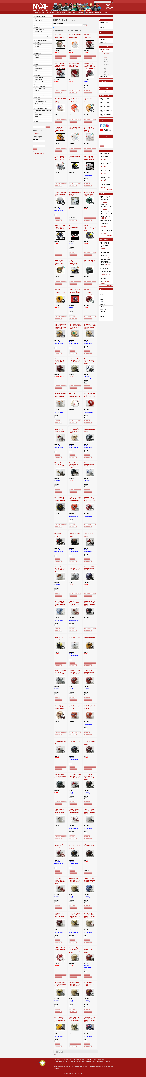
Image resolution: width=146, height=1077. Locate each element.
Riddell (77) (104, 39)
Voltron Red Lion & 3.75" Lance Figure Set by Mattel (106, 230)
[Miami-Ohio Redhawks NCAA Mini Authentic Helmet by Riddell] (60, 892)
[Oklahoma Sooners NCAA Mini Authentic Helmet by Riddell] (60, 927)
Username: (36, 139)
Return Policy (82, 1059)
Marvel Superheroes (58, 1063)
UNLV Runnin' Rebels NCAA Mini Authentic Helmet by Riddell (75, 776)
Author (102, 299)
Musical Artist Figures (40, 82)
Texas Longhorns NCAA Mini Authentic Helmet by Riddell (59, 811)
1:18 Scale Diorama (40, 16)
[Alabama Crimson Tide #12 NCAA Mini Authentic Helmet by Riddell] (90, 753)
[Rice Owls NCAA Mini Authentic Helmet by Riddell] (90, 441)
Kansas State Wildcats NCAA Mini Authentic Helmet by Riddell (60, 672)
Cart (100, 32)
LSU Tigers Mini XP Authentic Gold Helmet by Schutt (90, 100)
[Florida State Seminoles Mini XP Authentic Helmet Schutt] (60, 719)
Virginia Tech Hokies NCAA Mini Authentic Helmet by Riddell (89, 845)
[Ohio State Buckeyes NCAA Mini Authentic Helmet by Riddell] (75, 580)
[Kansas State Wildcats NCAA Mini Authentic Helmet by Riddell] (60, 684)
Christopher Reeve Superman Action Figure (78, 1066)
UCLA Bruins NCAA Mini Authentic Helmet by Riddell (60, 984)
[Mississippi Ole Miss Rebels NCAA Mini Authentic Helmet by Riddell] (90, 615)
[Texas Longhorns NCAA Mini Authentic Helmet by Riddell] (60, 823)
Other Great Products (40, 86)
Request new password (38, 153)
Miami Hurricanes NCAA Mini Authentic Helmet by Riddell (74, 637)
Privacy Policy (76, 1059)
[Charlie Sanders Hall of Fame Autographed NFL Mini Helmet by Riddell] (75, 303)
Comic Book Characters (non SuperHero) (42, 37)
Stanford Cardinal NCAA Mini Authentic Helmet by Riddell (74, 811)
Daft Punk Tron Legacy (84, 1063)
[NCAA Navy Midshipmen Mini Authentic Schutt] (75, 239)
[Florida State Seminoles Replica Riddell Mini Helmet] (60, 48)
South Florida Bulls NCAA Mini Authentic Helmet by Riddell (74, 1019)
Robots (37, 90)
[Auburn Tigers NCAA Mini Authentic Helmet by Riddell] (60, 753)
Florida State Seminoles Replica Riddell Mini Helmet (59, 36)
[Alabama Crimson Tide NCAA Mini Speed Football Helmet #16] (90, 48)
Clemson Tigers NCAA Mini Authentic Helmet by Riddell (90, 707)
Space (37, 92)
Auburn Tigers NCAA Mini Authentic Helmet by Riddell (60, 741)
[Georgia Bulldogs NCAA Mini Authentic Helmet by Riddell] (90, 684)
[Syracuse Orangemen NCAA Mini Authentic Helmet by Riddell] (75, 511)
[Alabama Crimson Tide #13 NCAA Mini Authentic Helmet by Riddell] (60, 372)
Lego (36, 64)
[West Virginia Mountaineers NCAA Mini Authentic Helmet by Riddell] (75, 857)
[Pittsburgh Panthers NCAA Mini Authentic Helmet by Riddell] (75, 372)
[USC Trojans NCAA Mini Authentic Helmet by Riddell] (90, 996)
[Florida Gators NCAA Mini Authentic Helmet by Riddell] (75, 719)
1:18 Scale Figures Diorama (42, 25)
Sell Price (103, 304)
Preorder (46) (104, 22)
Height (102, 316)
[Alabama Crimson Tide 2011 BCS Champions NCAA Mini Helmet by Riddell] (90, 303)
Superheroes (80, 12)
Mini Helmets (38, 73)
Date (108, 301)
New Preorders (89, 12)
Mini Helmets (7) (105, 76)
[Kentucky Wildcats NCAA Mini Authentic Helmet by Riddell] (90, 892)
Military (37, 71)
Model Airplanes (39, 77)
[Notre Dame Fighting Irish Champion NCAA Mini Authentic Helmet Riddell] (75, 441)
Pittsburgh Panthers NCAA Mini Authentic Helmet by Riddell (74, 360)
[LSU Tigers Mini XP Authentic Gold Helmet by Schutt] (90, 112)
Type (102, 297)
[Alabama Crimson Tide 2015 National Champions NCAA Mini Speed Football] (60, 77)
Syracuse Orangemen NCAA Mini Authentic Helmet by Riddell (75, 499)
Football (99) (104, 91)
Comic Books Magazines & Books (41, 41)
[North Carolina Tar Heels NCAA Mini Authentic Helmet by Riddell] (60, 615)
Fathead (37, 119)
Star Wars (37, 99)
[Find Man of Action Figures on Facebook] (101, 126)
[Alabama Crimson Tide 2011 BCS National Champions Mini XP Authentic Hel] (90, 77)
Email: (101, 141)
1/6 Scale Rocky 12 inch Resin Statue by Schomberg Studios (106, 206)
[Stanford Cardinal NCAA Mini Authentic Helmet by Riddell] (75, 823)
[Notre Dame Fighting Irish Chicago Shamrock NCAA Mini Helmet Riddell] (60, 337)
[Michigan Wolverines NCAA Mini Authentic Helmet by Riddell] (60, 649)
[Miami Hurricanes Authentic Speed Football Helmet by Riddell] (90, 170)
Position (103, 319)
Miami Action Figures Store (107, 1066)
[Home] (40, 10)
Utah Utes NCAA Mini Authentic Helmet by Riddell (60, 949)
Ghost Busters (38, 20)
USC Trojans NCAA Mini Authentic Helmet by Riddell (89, 984)
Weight (103, 311)
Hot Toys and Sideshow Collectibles (61, 1066)
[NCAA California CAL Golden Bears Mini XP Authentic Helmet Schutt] (60, 239)
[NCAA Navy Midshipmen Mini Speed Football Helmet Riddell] (75, 274)
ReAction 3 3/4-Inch (40, 88)
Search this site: (37, 125)
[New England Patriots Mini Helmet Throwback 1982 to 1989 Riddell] (60, 112)
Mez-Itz (37, 66)
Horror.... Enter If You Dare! (41, 60)
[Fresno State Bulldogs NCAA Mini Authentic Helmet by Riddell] (75, 684)
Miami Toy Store (57, 1068)
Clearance (106, 12)
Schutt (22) (103, 42)
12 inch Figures (71, 12)
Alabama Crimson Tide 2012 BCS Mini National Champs (74, 65)
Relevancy (103, 292)
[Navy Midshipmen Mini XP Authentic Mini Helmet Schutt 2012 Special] (60, 204)
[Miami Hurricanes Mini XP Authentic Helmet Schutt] (75, 141)
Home (55, 1059)
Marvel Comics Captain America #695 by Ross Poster (106, 185)
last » (62, 1052)
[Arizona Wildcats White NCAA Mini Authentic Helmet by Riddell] (75, 407)
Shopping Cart (109, 7)
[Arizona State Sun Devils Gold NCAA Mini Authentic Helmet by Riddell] (60, 1031)
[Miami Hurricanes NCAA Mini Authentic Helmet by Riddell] (75, 649)
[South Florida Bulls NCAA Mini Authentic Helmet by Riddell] (75, 1031)
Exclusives (38, 53)
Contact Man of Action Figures (99, 1059)
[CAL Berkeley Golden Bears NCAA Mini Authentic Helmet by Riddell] (60, 511)
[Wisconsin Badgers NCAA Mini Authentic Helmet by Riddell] (60, 857)
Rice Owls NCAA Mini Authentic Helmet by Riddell (89, 429)
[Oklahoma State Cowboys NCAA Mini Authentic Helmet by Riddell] (75, 545)
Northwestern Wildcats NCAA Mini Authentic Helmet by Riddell (90, 568)
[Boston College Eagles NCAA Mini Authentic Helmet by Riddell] (90, 927)
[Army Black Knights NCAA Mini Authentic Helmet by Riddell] (75, 892)
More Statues (38, 79)
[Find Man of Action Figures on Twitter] (104, 126)
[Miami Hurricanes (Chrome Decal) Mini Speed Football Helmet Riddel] (90, 141)
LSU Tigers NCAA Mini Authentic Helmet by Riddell (90, 637)
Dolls (36, 51)
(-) (101, 49)
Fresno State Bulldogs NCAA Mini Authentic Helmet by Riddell (75, 672)
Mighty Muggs (38, 68)
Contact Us (108, 8)
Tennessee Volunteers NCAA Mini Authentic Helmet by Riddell (60, 395)
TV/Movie (37, 106)
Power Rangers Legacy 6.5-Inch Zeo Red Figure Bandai (106, 163)
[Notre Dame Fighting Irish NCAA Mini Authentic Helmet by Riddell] (75, 961)
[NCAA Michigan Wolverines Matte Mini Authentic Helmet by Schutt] (90, 239)
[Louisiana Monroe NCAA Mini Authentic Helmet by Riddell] (60, 441)
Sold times (103, 309)
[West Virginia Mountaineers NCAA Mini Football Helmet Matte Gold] (60, 303)
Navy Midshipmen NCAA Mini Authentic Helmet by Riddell (74, 984)
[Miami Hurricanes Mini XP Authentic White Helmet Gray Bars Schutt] (60, 170)
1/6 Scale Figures (39, 29)
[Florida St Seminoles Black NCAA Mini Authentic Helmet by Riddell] (90, 1031)
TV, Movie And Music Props (41, 103)
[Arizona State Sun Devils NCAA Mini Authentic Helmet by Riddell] (90, 545)
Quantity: (86, 85)
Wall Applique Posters (40, 114)
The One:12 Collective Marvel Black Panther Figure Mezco (106, 170)
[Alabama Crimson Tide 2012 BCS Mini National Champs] (75, 77)
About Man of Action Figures (62, 1059)
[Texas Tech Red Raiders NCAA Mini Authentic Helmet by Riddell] (90, 788)
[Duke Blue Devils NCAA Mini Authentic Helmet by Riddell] (90, 476)
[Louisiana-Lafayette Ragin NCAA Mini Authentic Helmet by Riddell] (90, 961)
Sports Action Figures (40, 95)
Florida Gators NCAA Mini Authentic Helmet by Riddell (75, 707)
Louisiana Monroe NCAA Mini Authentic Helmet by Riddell (59, 429)
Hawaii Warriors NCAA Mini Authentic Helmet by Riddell (60, 776)
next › (59, 1052)
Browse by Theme (61, 12)
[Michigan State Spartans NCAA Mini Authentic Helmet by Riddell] (75, 476)
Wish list (37, 133)
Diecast (37, 46)
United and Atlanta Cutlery (41, 108)
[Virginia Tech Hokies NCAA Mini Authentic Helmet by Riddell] (90, 857)
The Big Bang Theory (40, 101)
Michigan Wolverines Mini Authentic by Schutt (74, 158)
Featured (37, 27)
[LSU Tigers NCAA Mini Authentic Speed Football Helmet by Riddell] (60, 141)
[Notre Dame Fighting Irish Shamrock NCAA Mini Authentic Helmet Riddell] (75, 337)
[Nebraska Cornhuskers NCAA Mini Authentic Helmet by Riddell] (60, 545)
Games (37, 57)
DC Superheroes (107, 1061)
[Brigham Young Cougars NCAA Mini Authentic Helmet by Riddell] (90, 372)
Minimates (37, 75)
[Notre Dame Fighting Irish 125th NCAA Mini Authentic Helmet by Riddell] (90, 337)
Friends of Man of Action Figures (94, 1066)
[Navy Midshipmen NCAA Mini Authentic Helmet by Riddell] (75, 996)
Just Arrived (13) (105, 84)
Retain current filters (59, 28)
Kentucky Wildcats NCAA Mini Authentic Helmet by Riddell (89, 880)
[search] (102, 2)
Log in (107, 5)
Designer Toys (38, 44)
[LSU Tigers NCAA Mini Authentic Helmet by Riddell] (90, 649)
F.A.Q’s (70, 1059)
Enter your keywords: (58, 23)
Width (102, 314)
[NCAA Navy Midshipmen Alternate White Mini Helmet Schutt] (75, 204)
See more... (110, 189)
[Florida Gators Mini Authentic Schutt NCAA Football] (75, 112)
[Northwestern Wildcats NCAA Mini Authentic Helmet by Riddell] (90, 580)
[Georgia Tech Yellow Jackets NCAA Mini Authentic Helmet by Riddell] (75, 927)
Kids (36, 62)
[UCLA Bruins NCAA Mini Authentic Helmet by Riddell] (60, 996)
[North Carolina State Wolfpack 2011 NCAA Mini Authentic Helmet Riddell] (90, 407)
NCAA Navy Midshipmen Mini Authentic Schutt (73, 227)
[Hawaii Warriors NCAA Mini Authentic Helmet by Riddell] (60, 788)
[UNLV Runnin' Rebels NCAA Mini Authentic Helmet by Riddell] (75, 788)
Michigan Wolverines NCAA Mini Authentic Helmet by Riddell (60, 637)
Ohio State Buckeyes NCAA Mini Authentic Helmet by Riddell (74, 568)
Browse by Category (39, 12)
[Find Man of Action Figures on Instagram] (107, 126)
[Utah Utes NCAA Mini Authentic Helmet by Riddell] (60, 961)
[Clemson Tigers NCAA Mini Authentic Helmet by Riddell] (90, 719)
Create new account (37, 151)
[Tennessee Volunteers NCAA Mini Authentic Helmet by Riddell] (60, 407)
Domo (36, 18)
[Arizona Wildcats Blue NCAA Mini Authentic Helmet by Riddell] (75, 753)
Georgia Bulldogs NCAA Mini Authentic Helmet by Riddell (89, 672)
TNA (36, 121)
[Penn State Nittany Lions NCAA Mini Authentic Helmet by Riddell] (90, 823)
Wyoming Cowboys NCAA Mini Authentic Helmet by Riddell (59, 464)
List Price (103, 306)
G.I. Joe (37, 55)
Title (102, 294)
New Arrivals (98, 12)
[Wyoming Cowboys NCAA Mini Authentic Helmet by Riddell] (60, 476)
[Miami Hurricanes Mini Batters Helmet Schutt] (90, 274)
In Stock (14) (104, 27)
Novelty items (38, 84)
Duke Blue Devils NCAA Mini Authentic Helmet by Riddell (89, 464)
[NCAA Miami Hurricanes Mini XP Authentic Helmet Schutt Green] (90, 204)
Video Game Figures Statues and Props (43, 111)
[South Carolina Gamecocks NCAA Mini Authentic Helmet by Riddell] (90, 511)
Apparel (37, 33)
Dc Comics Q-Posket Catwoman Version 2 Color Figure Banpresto (106, 177)
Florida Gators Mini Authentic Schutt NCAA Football (74, 100)
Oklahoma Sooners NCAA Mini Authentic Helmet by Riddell (59, 915)
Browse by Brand (50, 12)
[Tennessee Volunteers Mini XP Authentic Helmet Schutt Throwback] (75, 48)
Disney (37, 49)
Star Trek (37, 97)
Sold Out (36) (104, 25)
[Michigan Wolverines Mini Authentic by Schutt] (75, 170)
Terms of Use (89, 1059)
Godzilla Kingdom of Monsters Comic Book (99, 1063)
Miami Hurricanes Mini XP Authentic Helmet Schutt (75, 129)
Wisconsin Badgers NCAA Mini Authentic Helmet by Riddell (59, 845)
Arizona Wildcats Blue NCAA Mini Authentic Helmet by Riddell (75, 741)
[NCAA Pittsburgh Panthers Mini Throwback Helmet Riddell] (60, 274)
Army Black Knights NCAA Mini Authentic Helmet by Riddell (74, 880)
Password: (36, 144)
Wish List (108, 4)
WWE (36, 116)
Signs (36, 22)
